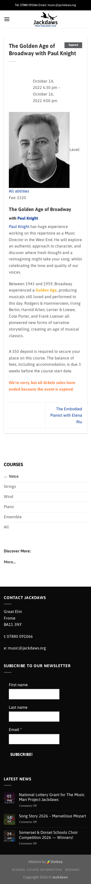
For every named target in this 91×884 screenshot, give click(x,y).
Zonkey (56, 862)
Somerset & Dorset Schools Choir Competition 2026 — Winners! (48, 834)
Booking (72, 870)
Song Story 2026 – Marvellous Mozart (52, 816)
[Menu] (7, 19)
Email (15, 729)
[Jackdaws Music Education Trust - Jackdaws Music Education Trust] (45, 19)
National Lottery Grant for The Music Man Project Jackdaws (52, 797)
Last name (18, 707)
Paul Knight (27, 218)
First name (18, 684)
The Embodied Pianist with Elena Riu (66, 415)
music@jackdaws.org (27, 648)
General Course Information (37, 870)
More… (10, 562)
